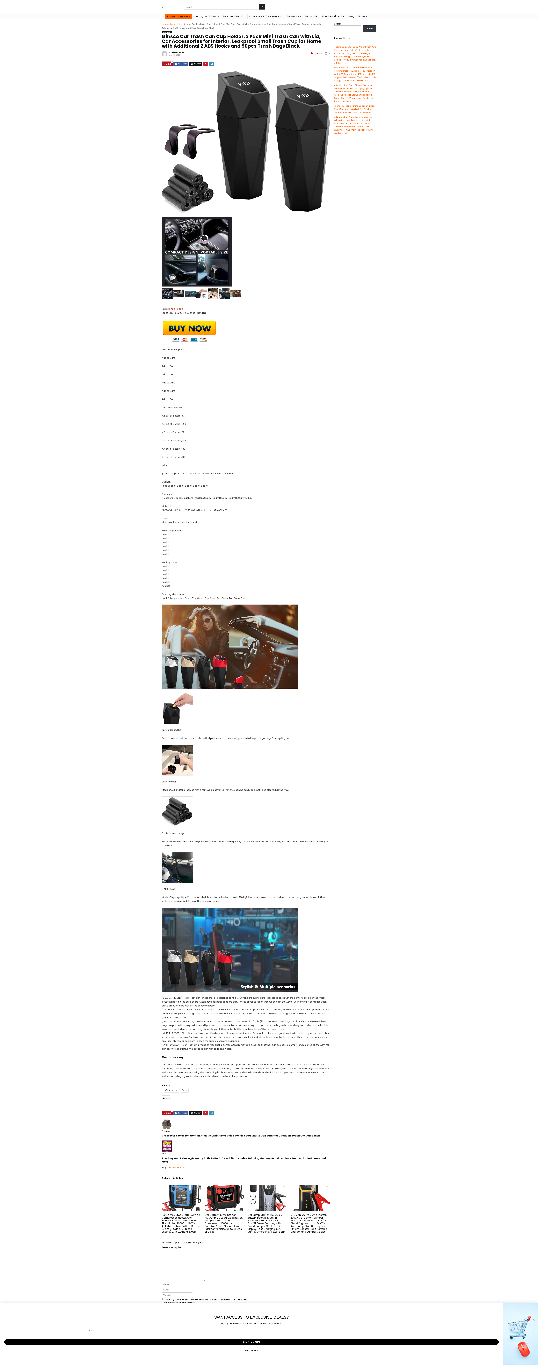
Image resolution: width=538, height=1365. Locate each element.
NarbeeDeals (176, 52)
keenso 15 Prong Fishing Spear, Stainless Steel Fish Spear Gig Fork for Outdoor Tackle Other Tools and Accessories (354, 109)
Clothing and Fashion (205, 16)
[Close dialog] (535, 1306)
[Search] (262, 7)
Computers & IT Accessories (265, 16)
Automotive (176, 24)
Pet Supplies (311, 16)
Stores (361, 16)
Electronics (293, 16)
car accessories (176, 1167)
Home (165, 24)
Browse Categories (177, 16)
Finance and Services (333, 16)
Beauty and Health (233, 16)
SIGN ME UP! (251, 1342)
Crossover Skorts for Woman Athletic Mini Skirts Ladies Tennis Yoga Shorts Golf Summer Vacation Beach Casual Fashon (241, 1135)
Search (337, 23)
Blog (351, 16)
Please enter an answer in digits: (178, 1302)
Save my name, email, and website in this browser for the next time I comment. (206, 1299)
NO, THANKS (251, 1350)
